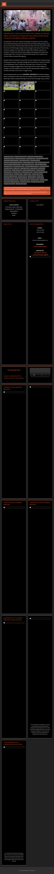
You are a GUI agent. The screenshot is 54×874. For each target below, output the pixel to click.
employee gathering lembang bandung (13, 162)
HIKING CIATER (16, 168)
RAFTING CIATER (40, 176)
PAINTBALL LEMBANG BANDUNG (10, 176)
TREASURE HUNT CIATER (25, 181)
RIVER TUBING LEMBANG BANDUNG (11, 180)
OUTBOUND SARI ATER (8, 174)
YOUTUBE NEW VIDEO (13, 370)
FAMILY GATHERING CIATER (28, 162)
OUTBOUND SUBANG (18, 174)
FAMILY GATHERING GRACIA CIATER (42, 162)
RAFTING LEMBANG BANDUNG (21, 178)
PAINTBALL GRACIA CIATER (37, 174)
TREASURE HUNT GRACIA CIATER (37, 181)
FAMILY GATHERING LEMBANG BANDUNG (12, 164)
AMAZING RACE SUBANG (20, 158)
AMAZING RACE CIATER (8, 156)
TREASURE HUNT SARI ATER (9, 183)
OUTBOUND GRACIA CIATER (26, 172)
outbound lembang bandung (40, 172)
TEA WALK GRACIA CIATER (24, 180)
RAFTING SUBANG (40, 178)
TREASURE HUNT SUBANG (21, 183)
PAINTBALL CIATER (27, 174)
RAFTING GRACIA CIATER (9, 178)
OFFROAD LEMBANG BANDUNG (29, 170)
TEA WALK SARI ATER (35, 180)
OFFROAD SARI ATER (40, 170)
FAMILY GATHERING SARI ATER (28, 164)
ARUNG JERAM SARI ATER (24, 160)
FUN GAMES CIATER (8, 166)
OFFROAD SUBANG (8, 172)
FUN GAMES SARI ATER (44, 166)
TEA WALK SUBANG (44, 180)
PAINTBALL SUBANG (32, 176)
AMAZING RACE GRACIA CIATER (20, 156)
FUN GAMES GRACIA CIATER (18, 166)
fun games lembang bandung (32, 166)
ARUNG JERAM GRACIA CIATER (42, 158)
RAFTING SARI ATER (32, 178)
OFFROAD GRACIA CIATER (17, 170)
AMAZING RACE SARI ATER (9, 158)
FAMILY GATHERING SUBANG (40, 164)
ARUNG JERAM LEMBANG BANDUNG (11, 160)
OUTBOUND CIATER (16, 172)
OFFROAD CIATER (7, 170)
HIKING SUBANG (41, 168)
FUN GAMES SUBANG (8, 168)
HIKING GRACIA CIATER (24, 168)
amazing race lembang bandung (35, 156)
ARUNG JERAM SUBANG (35, 160)
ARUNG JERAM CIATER (30, 158)
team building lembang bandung (11, 181)
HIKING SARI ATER (33, 168)
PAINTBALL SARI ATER (22, 176)
